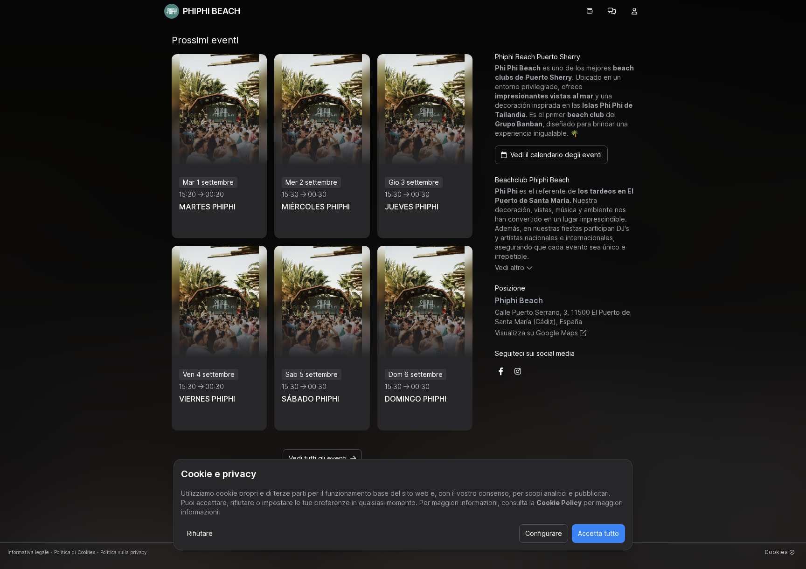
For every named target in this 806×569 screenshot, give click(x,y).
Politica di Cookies (74, 552)
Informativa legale (28, 552)
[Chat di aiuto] (611, 11)
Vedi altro (509, 267)
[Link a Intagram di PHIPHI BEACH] (518, 371)
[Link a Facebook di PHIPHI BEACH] (501, 371)
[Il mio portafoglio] (589, 11)
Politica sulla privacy (123, 552)
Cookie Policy (559, 503)
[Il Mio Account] (634, 11)
